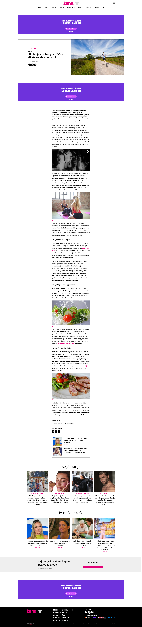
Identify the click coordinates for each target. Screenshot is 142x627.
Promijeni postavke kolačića (108, 623)
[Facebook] (32, 65)
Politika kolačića (86, 623)
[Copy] (29, 65)
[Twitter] (35, 65)
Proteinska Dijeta (57, 423)
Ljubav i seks (71, 7)
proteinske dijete (83, 366)
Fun (103, 7)
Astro (46, 7)
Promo (33, 49)
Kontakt (68, 623)
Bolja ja (96, 7)
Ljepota (80, 7)
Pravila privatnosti (75, 623)
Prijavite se (93, 567)
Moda (39, 7)
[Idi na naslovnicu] (71, 4)
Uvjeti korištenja (95, 623)
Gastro (62, 7)
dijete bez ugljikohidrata (65, 343)
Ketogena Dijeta (69, 423)
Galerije (54, 7)
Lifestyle (88, 7)
